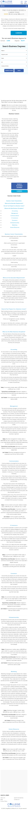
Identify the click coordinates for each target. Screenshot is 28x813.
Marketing (14, 225)
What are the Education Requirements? (14, 203)
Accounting (15, 211)
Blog (2, 799)
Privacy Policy (4, 801)
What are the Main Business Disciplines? (14, 208)
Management (14, 213)
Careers (19, 33)
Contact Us (16, 799)
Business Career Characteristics (14, 200)
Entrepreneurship (14, 222)
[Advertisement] (14, 86)
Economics (14, 220)
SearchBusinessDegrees (19, 185)
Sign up (25, 2)
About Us (3, 798)
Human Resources (14, 227)
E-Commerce (14, 218)
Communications (14, 215)
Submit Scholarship (18, 798)
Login (22, 3)
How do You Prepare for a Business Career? (14, 205)
